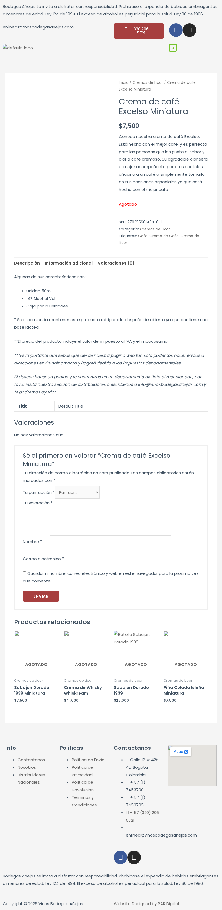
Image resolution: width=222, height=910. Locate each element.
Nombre (32, 541)
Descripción (27, 263)
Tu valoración (38, 503)
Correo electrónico (43, 559)
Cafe (143, 236)
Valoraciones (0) (116, 263)
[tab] (27, 263)
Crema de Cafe (164, 236)
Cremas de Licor (148, 82)
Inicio (124, 82)
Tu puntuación (39, 492)
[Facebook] (176, 30)
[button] (83, 49)
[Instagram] (189, 30)
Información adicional (69, 263)
